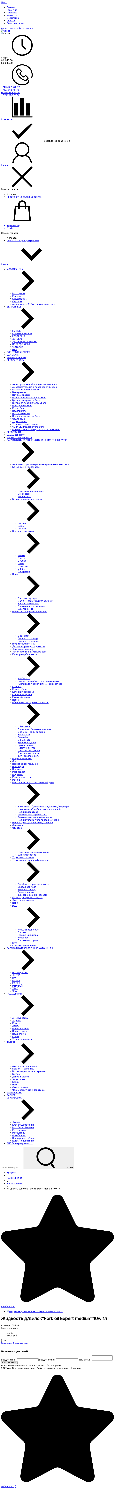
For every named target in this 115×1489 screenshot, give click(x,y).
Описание (6, 1343)
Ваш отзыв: (85, 1359)
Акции (4, 28)
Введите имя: (8, 1359)
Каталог (6, 264)
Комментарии (20, 1343)
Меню (4, 2)
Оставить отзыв (9, 1363)
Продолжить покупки (18, 196)
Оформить (36, 196)
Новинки (13, 28)
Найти (70, 1168)
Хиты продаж (26, 28)
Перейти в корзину (17, 240)
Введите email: (47, 1359)
